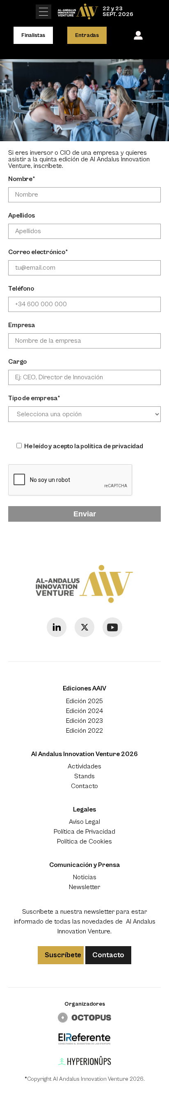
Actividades (84, 766)
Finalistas (33, 35)
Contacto (84, 786)
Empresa (21, 325)
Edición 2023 (84, 720)
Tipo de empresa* (34, 398)
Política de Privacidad (84, 831)
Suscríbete (63, 955)
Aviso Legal (84, 821)
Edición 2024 (84, 711)
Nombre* (21, 179)
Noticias (84, 877)
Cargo (17, 361)
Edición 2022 (84, 730)
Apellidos (21, 215)
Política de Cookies (84, 841)
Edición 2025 (84, 701)
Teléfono (21, 288)
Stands (84, 776)
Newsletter (84, 887)
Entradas (87, 35)
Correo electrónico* (38, 252)
